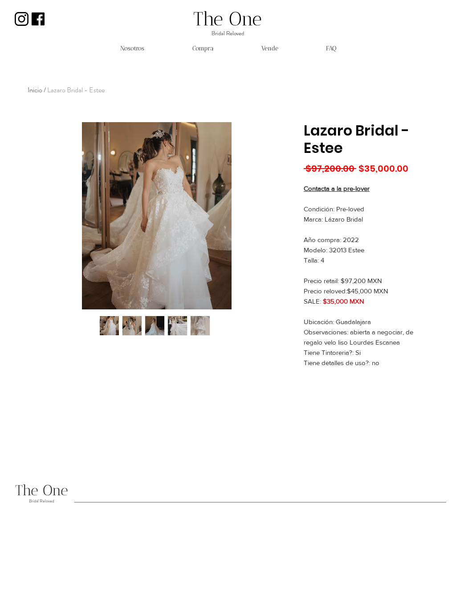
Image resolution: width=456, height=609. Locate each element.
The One (227, 19)
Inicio (35, 90)
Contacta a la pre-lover (337, 188)
